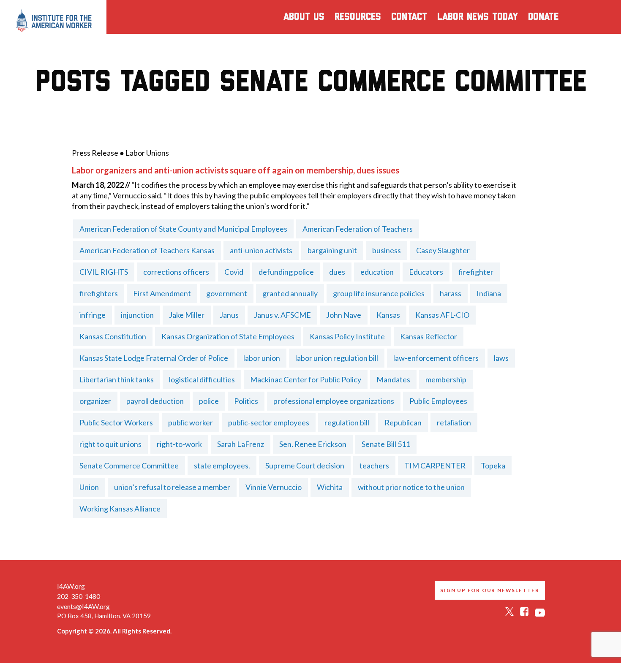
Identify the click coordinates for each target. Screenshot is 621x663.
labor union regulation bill (336, 358)
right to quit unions (110, 444)
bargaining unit (332, 250)
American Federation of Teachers (357, 228)
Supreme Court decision (304, 465)
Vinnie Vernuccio (273, 487)
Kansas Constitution (112, 336)
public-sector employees (268, 422)
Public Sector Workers (116, 422)
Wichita (330, 487)
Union (89, 487)
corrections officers (176, 271)
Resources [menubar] (358, 17)
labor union (261, 358)
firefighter (475, 271)
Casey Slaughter (443, 250)
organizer (95, 401)
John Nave (343, 314)
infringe (92, 314)
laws (501, 358)
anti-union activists (261, 250)
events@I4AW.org (83, 606)
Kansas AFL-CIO (442, 314)
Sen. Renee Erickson (312, 444)
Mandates (393, 379)
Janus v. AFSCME (282, 314)
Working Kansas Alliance (120, 508)
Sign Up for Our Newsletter (489, 590)
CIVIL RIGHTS (103, 271)
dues (337, 271)
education (377, 271)
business (386, 250)
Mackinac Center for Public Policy (305, 379)
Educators (426, 271)
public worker (190, 422)
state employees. (222, 465)
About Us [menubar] (303, 17)
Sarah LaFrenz (240, 444)
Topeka (493, 465)
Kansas (388, 314)
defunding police (286, 271)
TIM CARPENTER (435, 465)
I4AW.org (71, 586)
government (226, 293)
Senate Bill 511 (386, 444)
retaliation (454, 422)
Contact (409, 17)
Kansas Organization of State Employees (227, 336)
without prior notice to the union (411, 487)
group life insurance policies (379, 293)
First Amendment (162, 293)
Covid (233, 271)
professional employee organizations (333, 401)
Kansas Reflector (428, 336)
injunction (137, 314)
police (209, 401)
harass (450, 293)
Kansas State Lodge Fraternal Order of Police (153, 358)
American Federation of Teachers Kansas (147, 250)
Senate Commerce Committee (129, 465)
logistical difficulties (202, 379)
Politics (246, 401)
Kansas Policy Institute (347, 336)
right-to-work (179, 444)
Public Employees (438, 401)
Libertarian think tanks (116, 379)
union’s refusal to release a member (172, 487)
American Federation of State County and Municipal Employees (183, 228)
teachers (374, 465)
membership (445, 379)
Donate (543, 17)
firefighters (98, 293)
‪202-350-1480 (78, 596)
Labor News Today (477, 17)
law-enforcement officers (436, 358)
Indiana (489, 293)
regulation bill (346, 422)
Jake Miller (186, 314)
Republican (403, 422)
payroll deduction (155, 401)
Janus (229, 314)
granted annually (290, 293)
